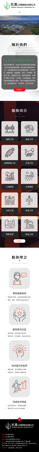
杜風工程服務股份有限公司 (19, 6)
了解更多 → (19, 89)
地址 (3, 441)
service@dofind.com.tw (12, 439)
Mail (3, 439)
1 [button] (18, 32)
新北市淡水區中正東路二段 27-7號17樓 (18, 441)
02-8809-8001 (9, 434)
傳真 (3, 437)
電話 (3, 434)
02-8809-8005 (9, 437)
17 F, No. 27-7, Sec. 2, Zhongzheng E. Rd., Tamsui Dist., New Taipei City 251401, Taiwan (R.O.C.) (19, 444)
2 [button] (20, 32)
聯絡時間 (5, 448)
